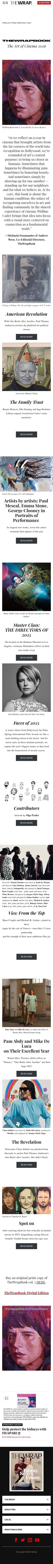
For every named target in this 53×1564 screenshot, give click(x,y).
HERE (41, 1282)
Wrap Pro (10, 1509)
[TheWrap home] (21, 2)
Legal (7, 1519)
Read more (26, 434)
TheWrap (9, 1499)
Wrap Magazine (13, 1529)
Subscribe (44, 2)
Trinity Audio (16, 23)
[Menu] (5, 2)
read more (26, 337)
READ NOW (26, 957)
